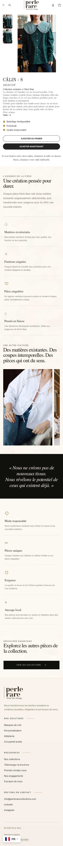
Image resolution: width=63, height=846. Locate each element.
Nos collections (12, 759)
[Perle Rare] (31, 693)
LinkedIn (8, 804)
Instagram (9, 810)
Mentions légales (12, 834)
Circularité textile (13, 741)
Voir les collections (32, 665)
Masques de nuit (12, 725)
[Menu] (3, 5)
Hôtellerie (9, 736)
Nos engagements (13, 776)
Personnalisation (13, 730)
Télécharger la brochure (16, 764)
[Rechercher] (9, 5)
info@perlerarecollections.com (20, 799)
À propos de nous (13, 781)
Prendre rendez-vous (15, 770)
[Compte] (53, 5)
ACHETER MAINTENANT (31, 146)
